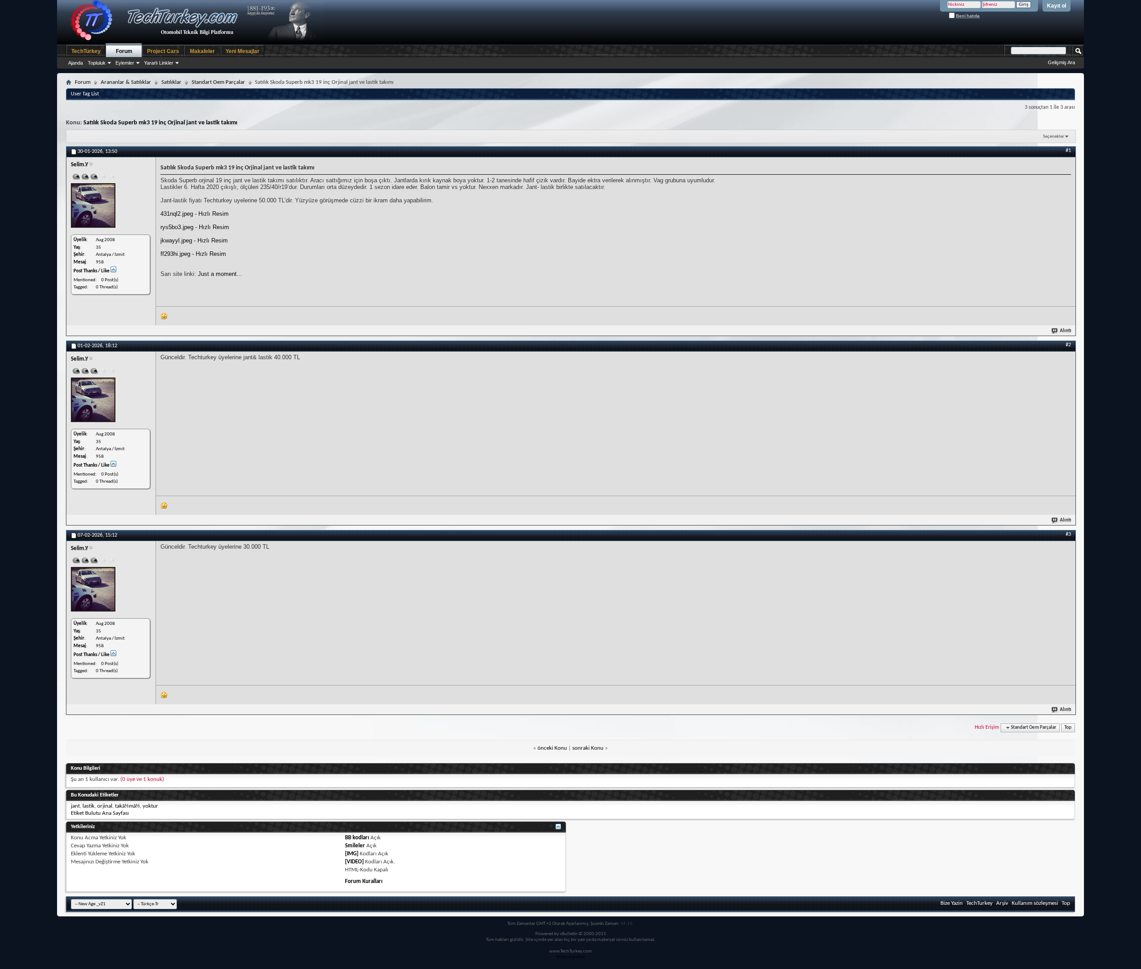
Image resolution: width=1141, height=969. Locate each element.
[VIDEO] (354, 862)
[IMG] (351, 854)
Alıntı (1065, 330)
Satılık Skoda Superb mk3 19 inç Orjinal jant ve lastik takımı (160, 122)
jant (75, 806)
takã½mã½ (127, 806)
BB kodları (357, 838)
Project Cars (163, 51)
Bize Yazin (951, 903)
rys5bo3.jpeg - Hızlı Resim (194, 227)
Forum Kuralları (363, 881)
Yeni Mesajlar (242, 51)
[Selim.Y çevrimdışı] (93, 205)
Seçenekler (1053, 136)
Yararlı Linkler (158, 63)
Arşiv (1002, 903)
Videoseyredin (570, 957)
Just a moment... (220, 274)
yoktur (150, 806)
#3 (1068, 534)
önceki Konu (552, 748)
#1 (1068, 150)
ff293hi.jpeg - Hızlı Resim (193, 253)
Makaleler (202, 51)
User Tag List (85, 94)
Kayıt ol (1056, 6)
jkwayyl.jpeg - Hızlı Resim (194, 240)
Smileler (355, 846)
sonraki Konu (587, 748)
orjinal (104, 806)
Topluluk (97, 63)
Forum (124, 51)
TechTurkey (86, 51)
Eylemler (124, 63)
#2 (1068, 345)
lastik (88, 806)
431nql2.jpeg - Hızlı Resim (194, 213)
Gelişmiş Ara (1061, 62)
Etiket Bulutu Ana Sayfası (100, 813)
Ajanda (75, 63)
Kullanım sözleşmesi (1035, 903)
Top (1067, 727)
